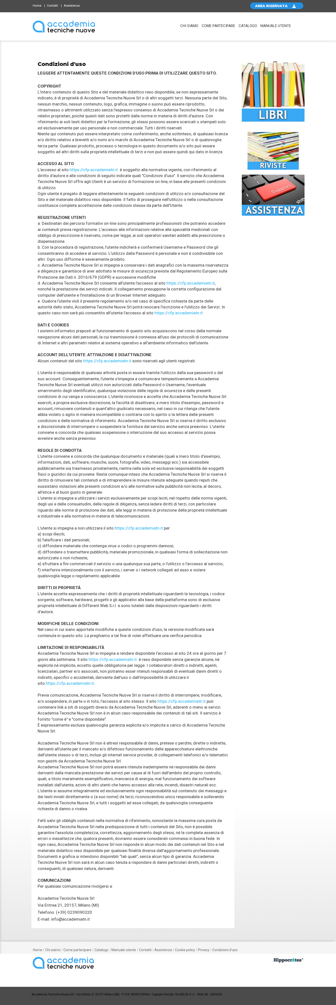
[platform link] (64, 26)
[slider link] (273, 89)
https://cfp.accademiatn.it (94, 169)
